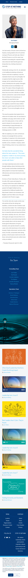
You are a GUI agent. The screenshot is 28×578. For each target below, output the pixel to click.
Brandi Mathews (14, 295)
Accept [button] (10, 575)
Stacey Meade (14, 284)
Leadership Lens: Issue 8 (10, 448)
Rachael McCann (8, 500)
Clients (20, 523)
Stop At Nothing (7, 397)
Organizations (7, 523)
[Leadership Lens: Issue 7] (14, 461)
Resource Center (7, 525)
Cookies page (9, 566)
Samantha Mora (14, 297)
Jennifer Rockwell (14, 281)
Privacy (20, 527)
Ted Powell (14, 275)
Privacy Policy (19, 566)
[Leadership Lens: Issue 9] (14, 384)
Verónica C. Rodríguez (14, 293)
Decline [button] (17, 575)
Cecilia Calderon (14, 277)
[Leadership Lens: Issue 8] (14, 436)
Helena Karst (14, 299)
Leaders (7, 518)
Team (20, 520)
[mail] (15, 46)
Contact (8, 527)
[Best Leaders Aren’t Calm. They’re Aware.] (14, 409)
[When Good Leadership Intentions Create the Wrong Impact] (14, 357)
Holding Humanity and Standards (12, 498)
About (20, 518)
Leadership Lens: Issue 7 (9, 473)
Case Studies (20, 525)
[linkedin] (12, 46)
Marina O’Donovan (14, 304)
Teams (7, 520)
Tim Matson (14, 279)
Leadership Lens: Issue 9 (10, 395)
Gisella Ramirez (14, 302)
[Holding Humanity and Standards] (14, 487)
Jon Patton (14, 272)
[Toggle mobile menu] (25, 7)
